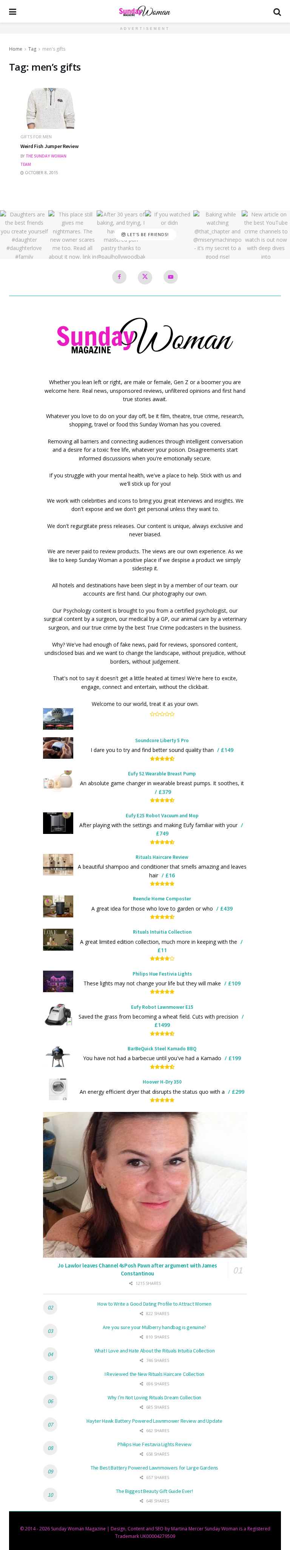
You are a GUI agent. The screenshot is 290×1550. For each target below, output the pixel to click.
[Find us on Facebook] (119, 277)
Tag (32, 49)
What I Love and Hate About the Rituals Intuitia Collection (154, 1350)
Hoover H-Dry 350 (162, 1082)
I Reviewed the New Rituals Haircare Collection (154, 1374)
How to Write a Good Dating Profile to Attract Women (154, 1303)
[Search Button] (277, 11)
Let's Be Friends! (147, 234)
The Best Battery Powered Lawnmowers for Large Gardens (154, 1467)
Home (15, 49)
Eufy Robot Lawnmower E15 (162, 1007)
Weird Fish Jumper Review (49, 146)
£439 (226, 908)
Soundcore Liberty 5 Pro (162, 740)
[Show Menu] (12, 11)
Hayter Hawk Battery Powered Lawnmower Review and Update (154, 1420)
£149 (227, 749)
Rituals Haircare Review (162, 857)
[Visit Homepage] (144, 11)
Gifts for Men (36, 136)
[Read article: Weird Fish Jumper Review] (50, 117)
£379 (165, 791)
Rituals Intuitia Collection (162, 932)
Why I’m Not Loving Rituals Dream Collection (154, 1397)
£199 (234, 1058)
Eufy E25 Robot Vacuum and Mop (162, 815)
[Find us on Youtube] (171, 277)
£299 (238, 1091)
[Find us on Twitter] (145, 277)
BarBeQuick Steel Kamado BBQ (162, 1048)
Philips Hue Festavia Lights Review (154, 1444)
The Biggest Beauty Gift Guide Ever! (154, 1491)
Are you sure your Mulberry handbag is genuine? (154, 1327)
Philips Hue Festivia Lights (162, 974)
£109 (234, 983)
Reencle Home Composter (162, 898)
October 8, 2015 (41, 172)
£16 (170, 875)
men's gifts (53, 49)
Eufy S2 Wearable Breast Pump (162, 773)
